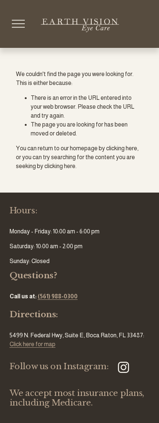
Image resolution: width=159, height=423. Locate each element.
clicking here (121, 148)
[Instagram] (123, 367)
